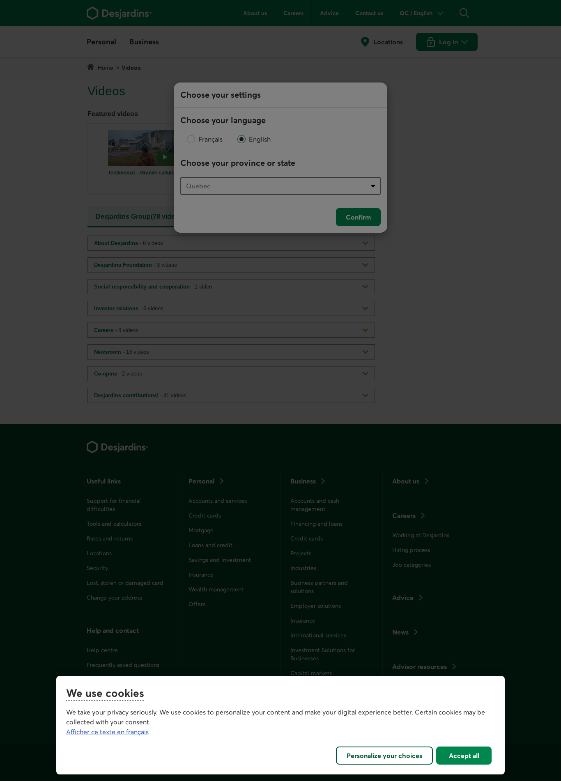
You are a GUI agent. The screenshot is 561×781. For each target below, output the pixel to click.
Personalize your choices (384, 755)
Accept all (464, 755)
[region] (280, 725)
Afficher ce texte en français (107, 732)
